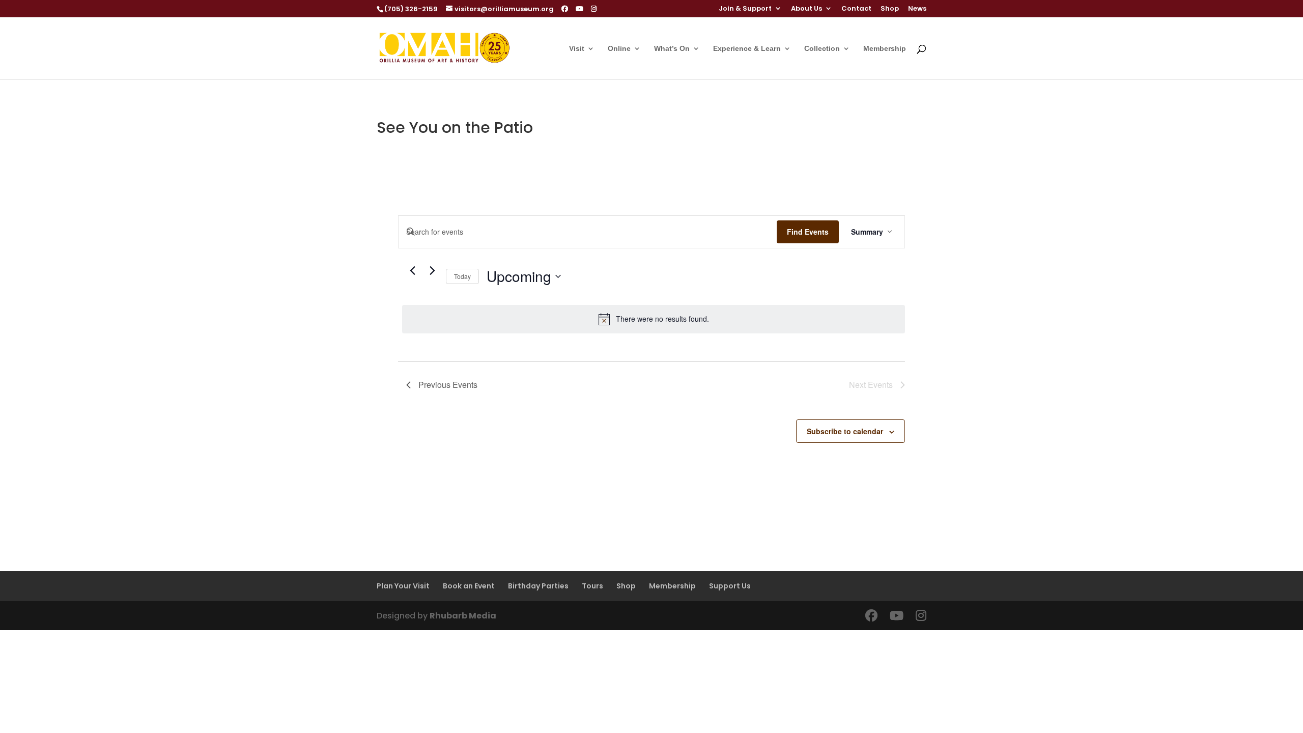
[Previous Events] (412, 271)
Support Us (730, 586)
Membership (884, 48)
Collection (822, 48)
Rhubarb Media (463, 616)
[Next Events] (432, 271)
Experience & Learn (747, 48)
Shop (890, 9)
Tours (592, 586)
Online (619, 48)
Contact (856, 9)
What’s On (672, 48)
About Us (806, 9)
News (917, 9)
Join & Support (745, 9)
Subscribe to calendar (845, 431)
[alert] (653, 319)
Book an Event (469, 586)
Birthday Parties (538, 586)
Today (462, 276)
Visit (576, 48)
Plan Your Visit (403, 586)
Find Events (808, 232)
